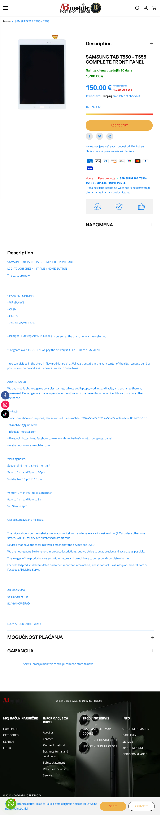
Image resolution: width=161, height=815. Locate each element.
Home (6, 21)
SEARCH (8, 741)
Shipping (106, 96)
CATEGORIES (11, 735)
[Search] (137, 8)
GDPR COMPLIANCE (133, 754)
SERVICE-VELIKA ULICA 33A (99, 746)
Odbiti (111, 806)
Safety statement (53, 762)
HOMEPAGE (10, 729)
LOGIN (7, 748)
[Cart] (154, 8)
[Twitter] (98, 136)
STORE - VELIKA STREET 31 (99, 740)
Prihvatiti (139, 806)
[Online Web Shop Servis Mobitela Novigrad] (80, 8)
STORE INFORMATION (134, 729)
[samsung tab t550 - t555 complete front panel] (41, 72)
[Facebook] (88, 136)
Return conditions (53, 769)
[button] (5, 8)
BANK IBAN (128, 735)
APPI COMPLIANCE (132, 748)
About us (47, 732)
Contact (47, 739)
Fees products (105, 178)
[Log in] (145, 8)
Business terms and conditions (54, 753)
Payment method (53, 745)
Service (46, 775)
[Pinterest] (108, 136)
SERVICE (126, 741)
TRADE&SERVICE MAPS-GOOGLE (97, 731)
